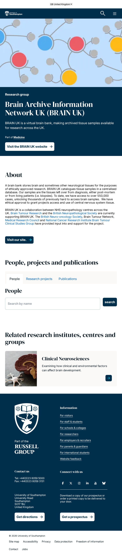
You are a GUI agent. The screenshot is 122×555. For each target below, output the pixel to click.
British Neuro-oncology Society (61, 216)
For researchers (69, 434)
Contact (13, 549)
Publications (68, 279)
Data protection (63, 541)
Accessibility (30, 541)
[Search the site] (103, 13)
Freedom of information (90, 541)
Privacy (46, 541)
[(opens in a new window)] (63, 483)
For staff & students (71, 421)
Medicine (19, 137)
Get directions (27, 517)
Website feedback (70, 458)
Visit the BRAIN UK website (27, 146)
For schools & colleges (73, 427)
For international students (74, 452)
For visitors (66, 415)
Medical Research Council (22, 220)
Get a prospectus (75, 517)
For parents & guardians (74, 446)
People (15, 279)
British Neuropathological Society (74, 213)
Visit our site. (17, 240)
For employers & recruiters (75, 440)
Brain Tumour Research (26, 213)
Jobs (25, 549)
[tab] (14, 279)
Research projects (39, 279)
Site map (14, 541)
